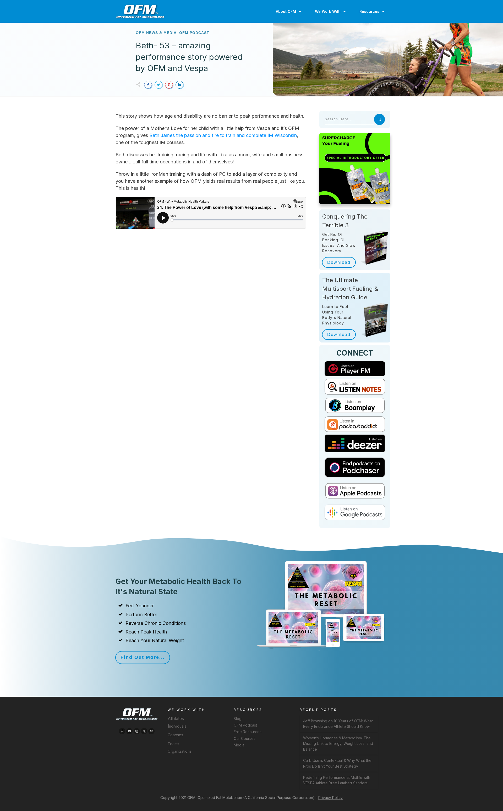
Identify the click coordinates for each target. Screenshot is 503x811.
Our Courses (244, 738)
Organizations (180, 751)
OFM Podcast (194, 33)
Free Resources (247, 731)
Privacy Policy (330, 797)
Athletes (176, 718)
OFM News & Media (156, 33)
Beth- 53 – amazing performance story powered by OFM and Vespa (189, 57)
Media (239, 745)
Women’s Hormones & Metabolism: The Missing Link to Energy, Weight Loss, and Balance (338, 743)
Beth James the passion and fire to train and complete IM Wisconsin (222, 135)
